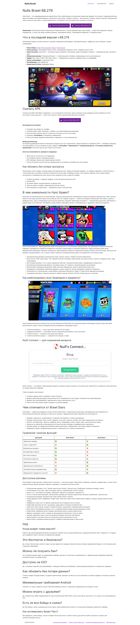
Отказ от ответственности (76, 622)
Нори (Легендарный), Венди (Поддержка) (51, 48)
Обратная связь (110, 622)
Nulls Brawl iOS (101, 3)
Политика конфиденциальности (95, 622)
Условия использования (60, 622)
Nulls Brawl (30, 3)
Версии (111, 3)
